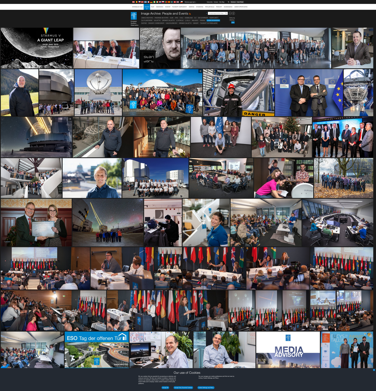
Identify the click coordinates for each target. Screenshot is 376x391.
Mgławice (195, 20)
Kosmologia (189, 18)
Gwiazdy (195, 23)
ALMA (171, 18)
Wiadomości (159, 7)
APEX (176, 18)
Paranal (202, 20)
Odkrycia (191, 7)
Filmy (152, 7)
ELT (195, 18)
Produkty (219, 7)
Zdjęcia (147, 7)
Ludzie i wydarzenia (213, 20)
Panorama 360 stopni (161, 18)
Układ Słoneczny (171, 23)
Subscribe (210, 2)
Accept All (165, 387)
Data (233, 22)
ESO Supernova (203, 18)
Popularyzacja (209, 7)
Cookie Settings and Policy (206, 387)
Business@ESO (228, 7)
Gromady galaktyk (168, 20)
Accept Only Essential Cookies (183, 387)
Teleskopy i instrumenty (179, 7)
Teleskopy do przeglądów (208, 23)
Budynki (144, 23)
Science (233, 2)
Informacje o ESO (137, 7)
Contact (216, 2)
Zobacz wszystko (147, 18)
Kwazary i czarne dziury (156, 23)
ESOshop (167, 7)
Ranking (232, 20)
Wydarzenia (199, 7)
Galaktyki (157, 20)
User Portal (240, 2)
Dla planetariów (146, 20)
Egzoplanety (214, 18)
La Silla (187, 20)
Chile (181, 18)
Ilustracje (179, 20)
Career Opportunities (240, 7)
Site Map (221, 2)
